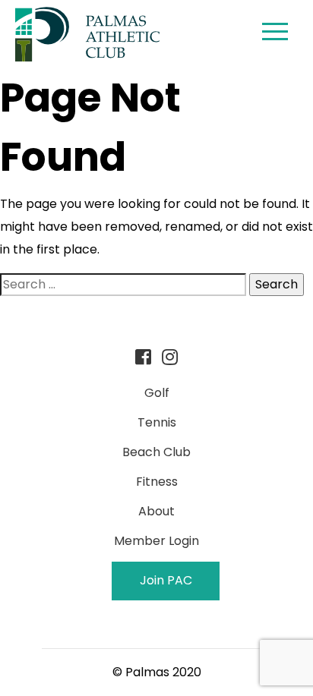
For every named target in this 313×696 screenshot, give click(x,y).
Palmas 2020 (163, 672)
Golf (156, 393)
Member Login (156, 541)
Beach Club (156, 452)
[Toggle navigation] (275, 34)
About (156, 511)
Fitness (157, 481)
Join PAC (166, 580)
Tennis (157, 422)
